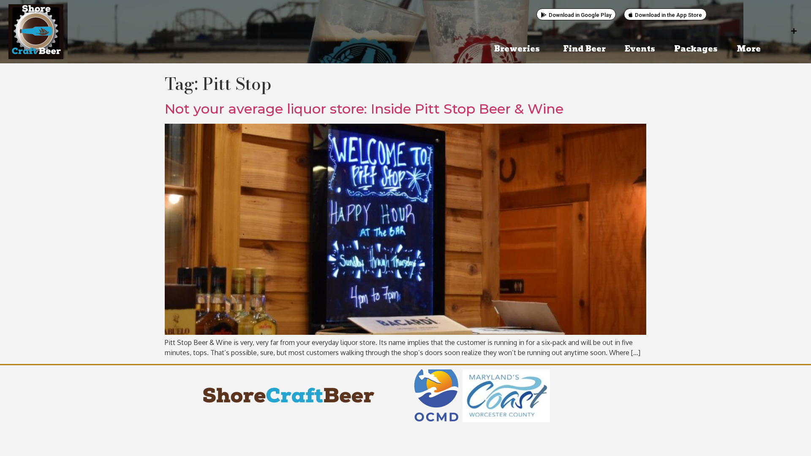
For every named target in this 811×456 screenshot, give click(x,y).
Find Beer (584, 49)
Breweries (517, 49)
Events (640, 49)
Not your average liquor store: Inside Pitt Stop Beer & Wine (364, 108)
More (749, 49)
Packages (696, 49)
